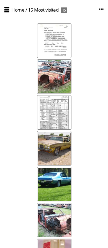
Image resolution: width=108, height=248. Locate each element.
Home (17, 10)
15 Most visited (43, 10)
